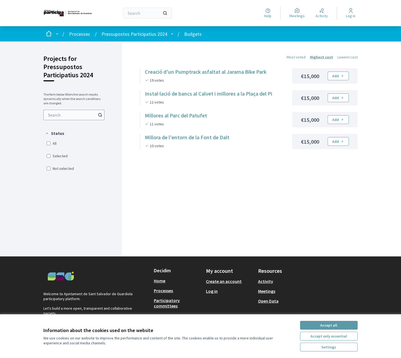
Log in (212, 291)
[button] (54, 133)
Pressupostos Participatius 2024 (134, 34)
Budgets (193, 34)
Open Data (268, 301)
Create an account (224, 281)
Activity (265, 281)
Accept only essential (328, 336)
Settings (328, 347)
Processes (79, 34)
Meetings (266, 291)
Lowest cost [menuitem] (347, 57)
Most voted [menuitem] (296, 57)
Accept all (328, 325)
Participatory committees (167, 303)
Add (335, 75)
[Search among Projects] (100, 115)
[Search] (165, 13)
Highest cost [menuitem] (321, 57)
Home (159, 280)
